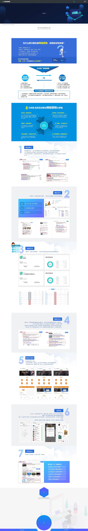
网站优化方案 (12, 24)
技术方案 (8, 24)
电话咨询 (66, 529)
